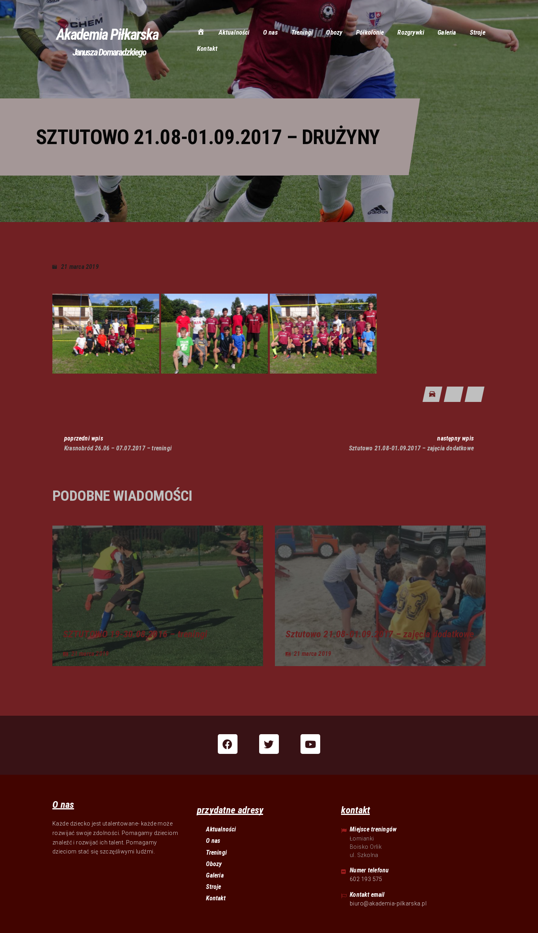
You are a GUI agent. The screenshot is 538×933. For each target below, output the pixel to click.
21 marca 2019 (80, 266)
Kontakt (215, 898)
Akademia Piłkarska (107, 34)
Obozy (214, 864)
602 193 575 (366, 879)
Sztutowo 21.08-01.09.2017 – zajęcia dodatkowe (380, 634)
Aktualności (221, 829)
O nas (213, 840)
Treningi (216, 852)
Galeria (214, 875)
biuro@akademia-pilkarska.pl (388, 903)
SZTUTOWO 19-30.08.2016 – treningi (135, 634)
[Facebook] (227, 744)
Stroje (213, 886)
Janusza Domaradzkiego (109, 52)
